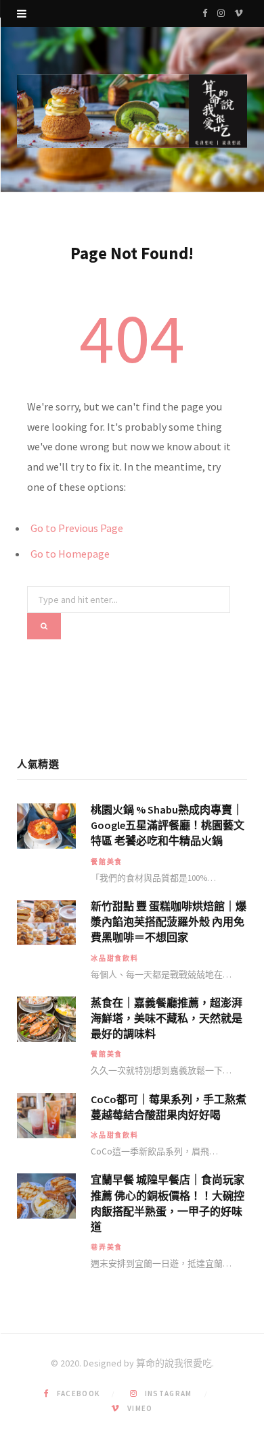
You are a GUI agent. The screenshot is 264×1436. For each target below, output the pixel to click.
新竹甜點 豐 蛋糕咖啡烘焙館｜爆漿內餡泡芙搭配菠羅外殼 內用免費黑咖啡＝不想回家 (168, 921)
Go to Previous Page (76, 528)
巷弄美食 (107, 1247)
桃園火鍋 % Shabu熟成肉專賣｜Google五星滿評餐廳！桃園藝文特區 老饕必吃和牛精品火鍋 (167, 825)
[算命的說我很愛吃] (132, 111)
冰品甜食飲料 (115, 958)
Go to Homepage (70, 553)
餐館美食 (107, 861)
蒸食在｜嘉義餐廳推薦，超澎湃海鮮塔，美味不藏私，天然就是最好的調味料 (166, 1018)
